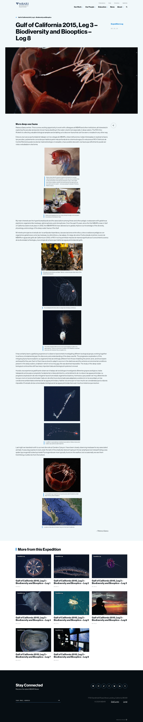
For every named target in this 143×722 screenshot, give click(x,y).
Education (102, 7)
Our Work (77, 7)
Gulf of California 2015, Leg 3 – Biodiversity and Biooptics (34, 17)
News (112, 7)
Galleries (125, 3)
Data (109, 3)
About (119, 7)
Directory (116, 3)
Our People (89, 7)
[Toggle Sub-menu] (82, 7)
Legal (125, 702)
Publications (102, 3)
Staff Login (115, 702)
